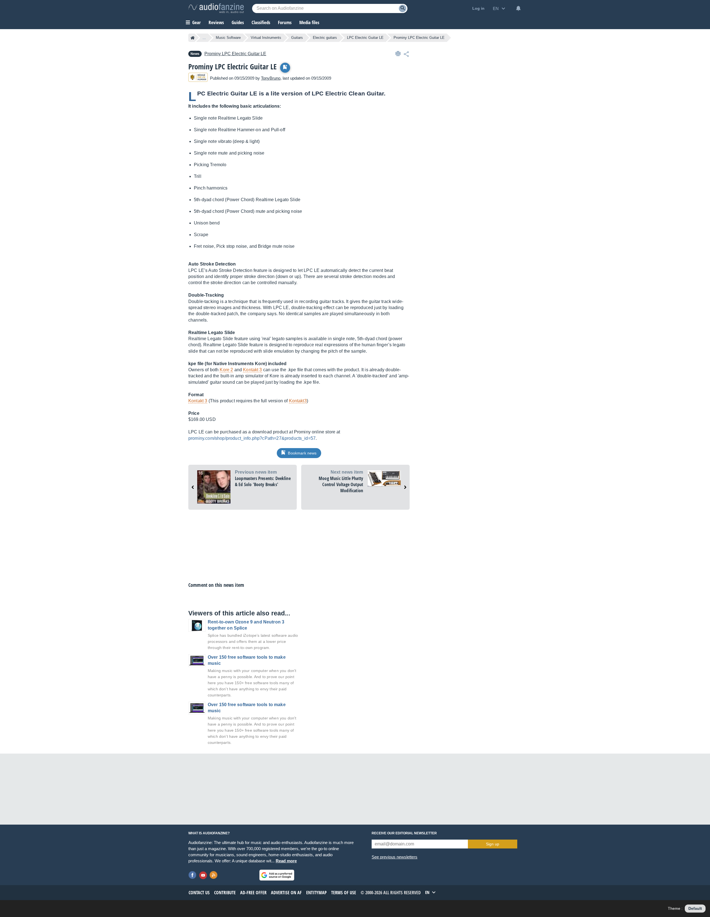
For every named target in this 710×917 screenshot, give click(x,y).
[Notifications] (518, 8)
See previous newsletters (394, 857)
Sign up (492, 844)
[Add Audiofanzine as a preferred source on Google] (276, 875)
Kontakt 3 (252, 369)
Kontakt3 (298, 400)
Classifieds (261, 22)
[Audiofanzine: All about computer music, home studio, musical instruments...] (216, 8)
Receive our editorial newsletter (404, 833)
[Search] (402, 8)
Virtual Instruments (266, 38)
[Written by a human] (198, 78)
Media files (309, 22)
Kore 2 (226, 369)
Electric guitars (325, 38)
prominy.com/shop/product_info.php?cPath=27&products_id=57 (252, 438)
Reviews (216, 22)
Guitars (297, 38)
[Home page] (193, 38)
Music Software (228, 38)
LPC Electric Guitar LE (365, 38)
